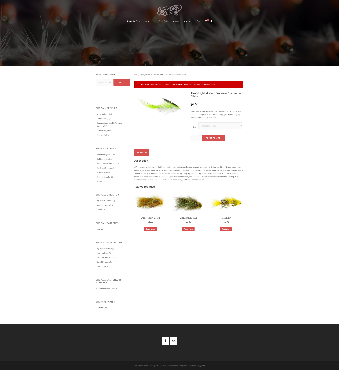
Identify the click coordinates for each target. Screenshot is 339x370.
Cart (198, 21)
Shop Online (164, 21)
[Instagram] (173, 341)
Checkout (188, 21)
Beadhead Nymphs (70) (106, 154)
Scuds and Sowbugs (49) (106, 168)
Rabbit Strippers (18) (105, 262)
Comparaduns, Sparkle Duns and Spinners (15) (109, 124)
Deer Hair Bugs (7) (104, 253)
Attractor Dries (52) (104, 114)
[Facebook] (165, 341)
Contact (176, 21)
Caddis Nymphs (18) (104, 159)
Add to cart (214, 138)
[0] (206, 21)
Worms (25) (101, 181)
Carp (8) (100, 229)
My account (149, 21)
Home (136, 75)
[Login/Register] (211, 21)
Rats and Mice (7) (103, 266)
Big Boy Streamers (146, 75)
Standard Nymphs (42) (105, 172)
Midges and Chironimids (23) (108, 163)
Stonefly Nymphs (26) (105, 177)
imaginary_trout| (198, 365)
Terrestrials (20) (103, 135)
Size (194, 127)
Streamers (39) (102, 209)
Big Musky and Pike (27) (106, 248)
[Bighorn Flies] (169, 10)
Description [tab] (141, 152)
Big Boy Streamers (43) (106, 200)
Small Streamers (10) (105, 205)
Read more (150, 229)
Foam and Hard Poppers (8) (107, 257)
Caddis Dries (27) (103, 118)
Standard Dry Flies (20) (105, 130)
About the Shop (133, 21)
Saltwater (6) (102, 308)
